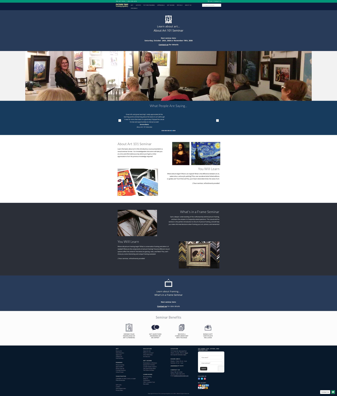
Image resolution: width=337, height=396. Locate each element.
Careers (118, 386)
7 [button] (171, 130)
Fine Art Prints (119, 358)
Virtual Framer (120, 372)
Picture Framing (120, 364)
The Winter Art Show (148, 370)
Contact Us (217, 1)
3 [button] (165, 130)
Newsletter (146, 384)
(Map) (186, 353)
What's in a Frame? (148, 353)
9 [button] (174, 130)
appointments (174, 365)
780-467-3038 (120, 1)
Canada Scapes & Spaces (150, 366)
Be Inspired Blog (147, 376)
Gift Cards (119, 384)
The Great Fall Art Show (149, 368)
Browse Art (119, 351)
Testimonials (146, 380)
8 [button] (173, 130)
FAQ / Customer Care (149, 382)
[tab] (162, 130)
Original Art (119, 356)
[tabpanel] (144, 120)
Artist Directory (120, 353)
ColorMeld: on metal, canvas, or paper (126, 378)
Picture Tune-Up (120, 368)
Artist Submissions (121, 388)
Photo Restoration (120, 380)
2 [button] (163, 130)
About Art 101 (147, 351)
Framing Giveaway (121, 370)
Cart (210, 1)
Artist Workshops (148, 354)
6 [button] (170, 130)
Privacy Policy (119, 390)
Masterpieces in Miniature (150, 363)
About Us (145, 378)
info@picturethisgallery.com (181, 375)
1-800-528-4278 (131, 1)
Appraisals (119, 354)
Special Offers (119, 366)
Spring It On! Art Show (149, 364)
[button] (119, 120)
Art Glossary (146, 356)
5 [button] (168, 130)
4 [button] (166, 130)
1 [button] (162, 130)
